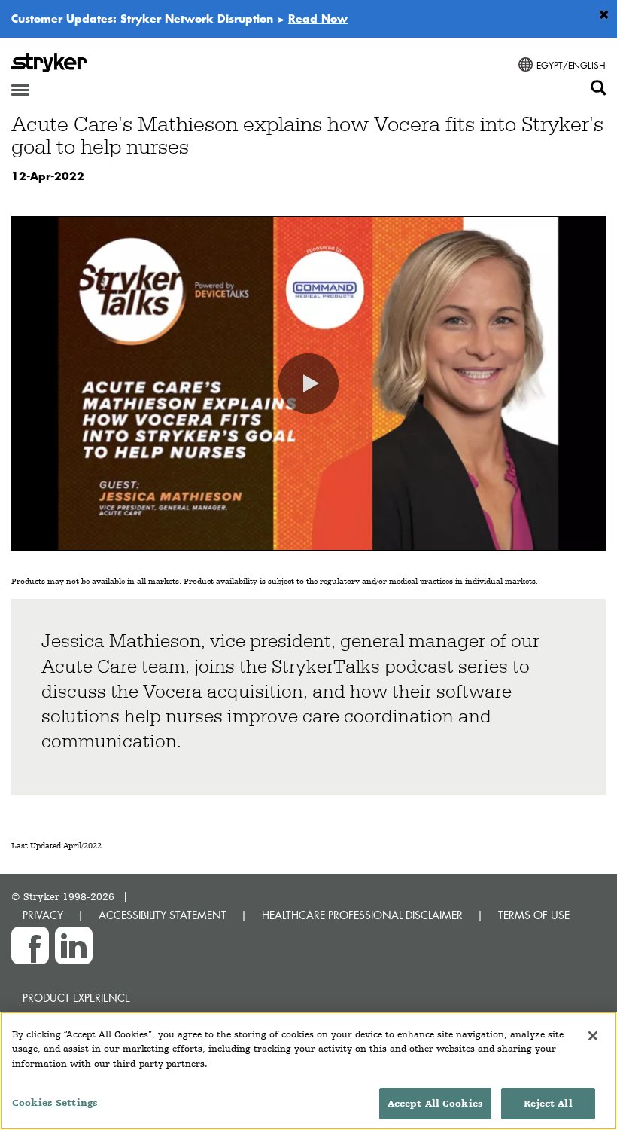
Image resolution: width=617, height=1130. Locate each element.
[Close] (592, 1035)
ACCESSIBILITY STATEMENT (162, 915)
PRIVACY (43, 915)
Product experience (76, 998)
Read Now (318, 18)
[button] (308, 383)
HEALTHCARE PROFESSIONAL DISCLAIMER (362, 915)
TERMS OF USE (534, 915)
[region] (308, 1071)
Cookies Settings (55, 1102)
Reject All (548, 1103)
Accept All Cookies (435, 1103)
